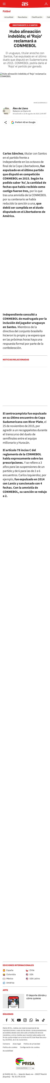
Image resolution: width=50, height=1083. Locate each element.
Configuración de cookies (30, 1047)
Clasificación (37, 17)
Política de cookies (10, 1047)
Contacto (6, 1044)
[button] (5, 122)
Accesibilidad (8, 1051)
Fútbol (7, 11)
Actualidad (8, 17)
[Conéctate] (46, 4)
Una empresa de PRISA (25, 1061)
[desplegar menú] (4, 4)
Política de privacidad (32, 1044)
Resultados (22, 17)
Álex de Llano (20, 108)
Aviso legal (17, 1044)
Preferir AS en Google (25, 122)
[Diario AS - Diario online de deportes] (25, 4)
